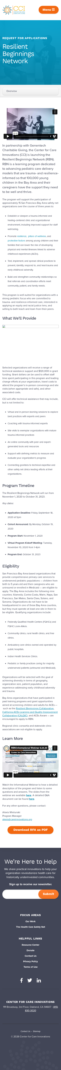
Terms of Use (31, 967)
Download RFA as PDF (30, 830)
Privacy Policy (30, 961)
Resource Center (30, 944)
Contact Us (30, 955)
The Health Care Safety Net (30, 926)
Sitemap (36, 1031)
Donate (30, 950)
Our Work (30, 921)
